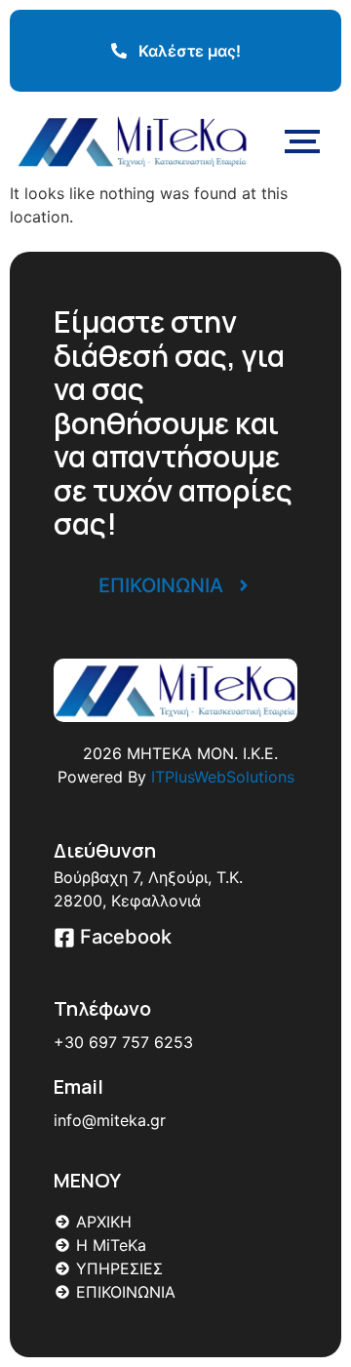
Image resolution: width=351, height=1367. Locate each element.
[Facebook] (64, 939)
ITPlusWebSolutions (222, 776)
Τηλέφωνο (102, 1008)
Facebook (126, 936)
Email (78, 1086)
